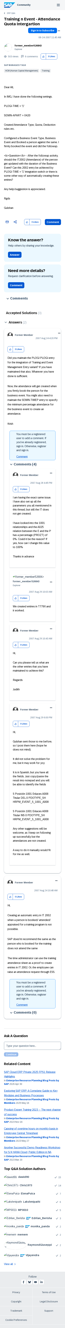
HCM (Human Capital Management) (21, 71)
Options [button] (59, 30)
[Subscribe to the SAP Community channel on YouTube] (35, 1282)
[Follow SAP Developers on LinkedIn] (41, 1282)
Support (48, 1310)
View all (8, 1264)
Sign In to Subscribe (42, 30)
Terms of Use (49, 1292)
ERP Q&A (11, 13)
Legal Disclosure (49, 1301)
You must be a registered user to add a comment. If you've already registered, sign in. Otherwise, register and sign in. (31, 442)
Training (46, 71)
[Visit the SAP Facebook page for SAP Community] (23, 1282)
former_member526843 (28, 45)
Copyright (16, 1301)
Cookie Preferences (16, 1320)
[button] (43, 56)
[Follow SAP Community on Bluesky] (29, 1282)
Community (23, 5)
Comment (53, 222)
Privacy (16, 1292)
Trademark (16, 1310)
